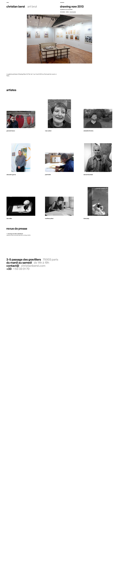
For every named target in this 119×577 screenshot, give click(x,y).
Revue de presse (73, 11)
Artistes (67, 11)
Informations (62, 11)
